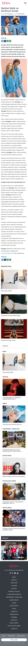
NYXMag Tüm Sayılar (14, 591)
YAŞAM (14, 603)
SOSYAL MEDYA (14, 623)
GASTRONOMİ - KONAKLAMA (14, 597)
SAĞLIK (14, 608)
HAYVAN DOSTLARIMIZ (14, 626)
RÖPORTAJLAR (14, 614)
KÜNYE (3, 635)
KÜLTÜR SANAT (14, 605)
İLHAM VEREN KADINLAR (14, 594)
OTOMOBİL (14, 617)
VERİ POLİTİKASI (11, 635)
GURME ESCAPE (14, 600)
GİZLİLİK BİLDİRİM (21, 635)
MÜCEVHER (14, 583)
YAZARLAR (14, 628)
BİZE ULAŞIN (14, 639)
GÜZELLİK (14, 580)
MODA (14, 577)
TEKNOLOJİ (14, 611)
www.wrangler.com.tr (8, 253)
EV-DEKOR (14, 585)
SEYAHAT (14, 588)
